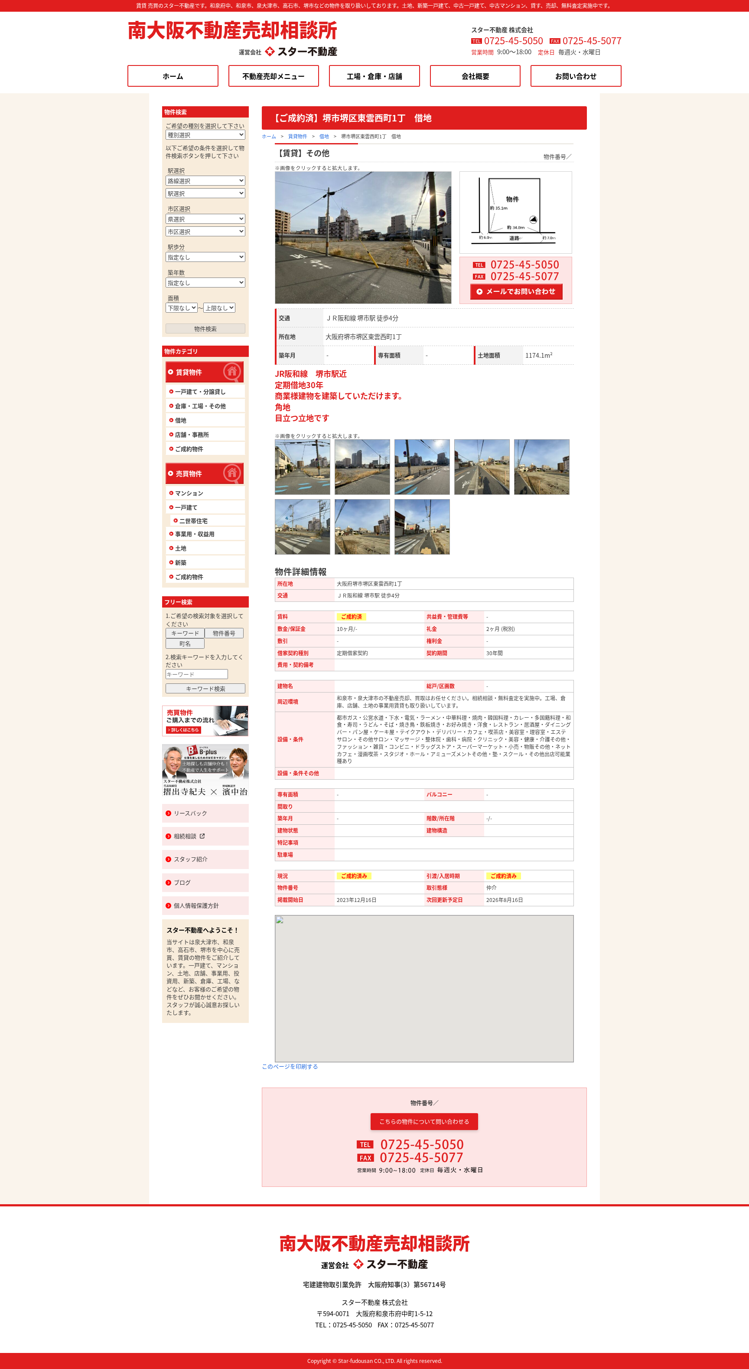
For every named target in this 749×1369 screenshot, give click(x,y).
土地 (180, 548)
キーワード (185, 633)
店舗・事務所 (192, 434)
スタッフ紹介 (191, 859)
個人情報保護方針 (196, 905)
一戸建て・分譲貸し (200, 391)
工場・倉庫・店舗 (374, 76)
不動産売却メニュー (273, 76)
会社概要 (475, 76)
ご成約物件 (189, 448)
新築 (180, 562)
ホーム (173, 76)
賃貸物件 (297, 136)
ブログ (182, 882)
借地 (324, 136)
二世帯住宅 (193, 520)
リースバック (190, 813)
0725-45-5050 (513, 40)
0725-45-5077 (592, 40)
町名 (185, 643)
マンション (189, 493)
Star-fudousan (355, 1360)
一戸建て (186, 507)
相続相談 (185, 836)
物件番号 (224, 633)
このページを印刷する (290, 1066)
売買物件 (189, 473)
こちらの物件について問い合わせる (424, 1121)
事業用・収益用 (195, 533)
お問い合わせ (576, 76)
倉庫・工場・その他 (200, 406)
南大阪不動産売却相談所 (232, 29)
